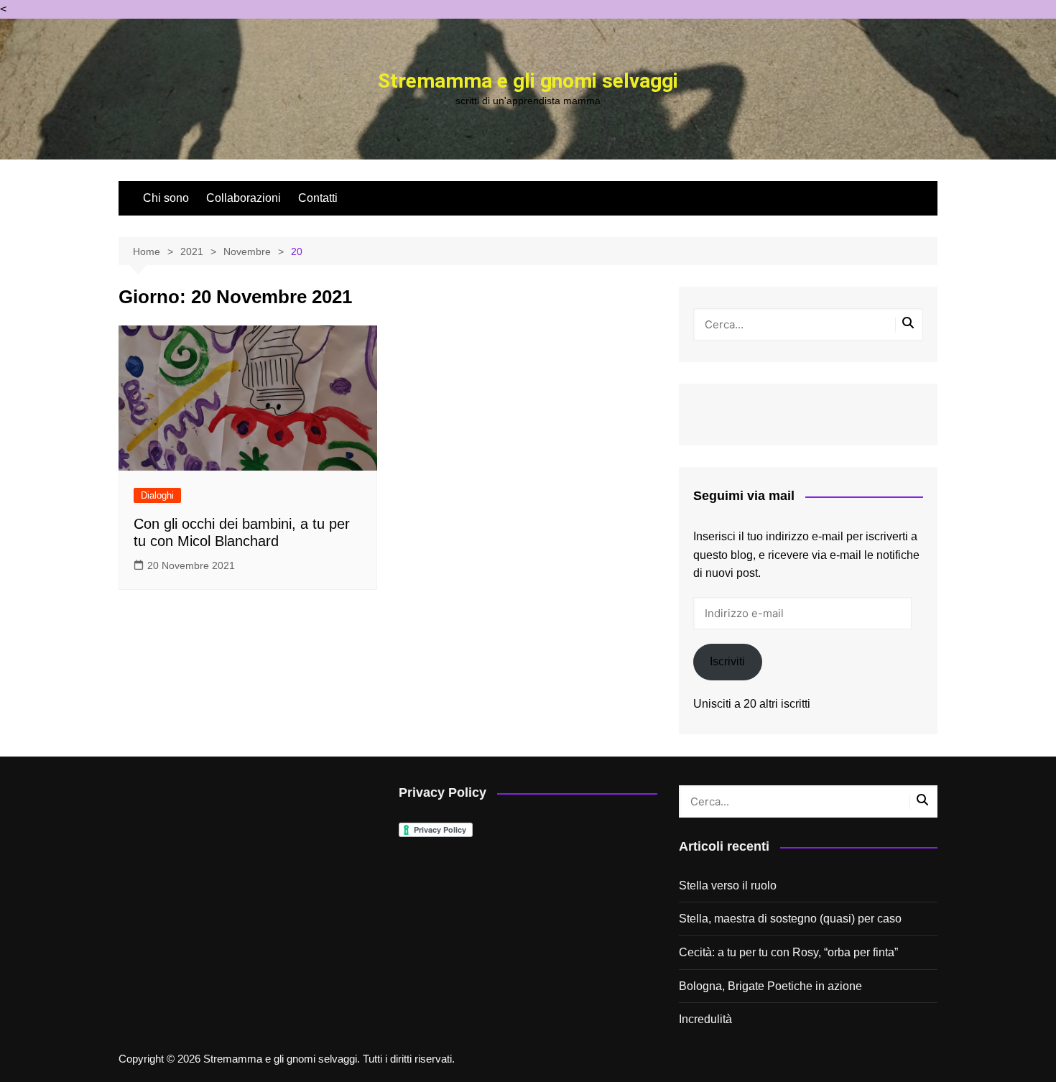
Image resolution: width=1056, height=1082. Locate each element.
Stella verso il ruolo (728, 885)
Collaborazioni (243, 198)
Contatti (318, 198)
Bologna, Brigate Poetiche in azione (770, 986)
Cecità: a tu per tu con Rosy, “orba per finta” (788, 952)
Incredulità (705, 1019)
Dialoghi (157, 495)
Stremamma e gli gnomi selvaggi (528, 81)
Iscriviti (727, 661)
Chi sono (166, 198)
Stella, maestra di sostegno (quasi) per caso (790, 918)
